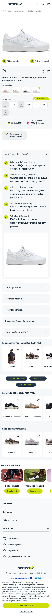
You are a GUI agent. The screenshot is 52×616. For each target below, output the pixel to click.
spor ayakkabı (19, 11)
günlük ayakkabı (34, 11)
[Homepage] (15, 4)
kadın (9, 11)
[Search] (37, 4)
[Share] (42, 71)
